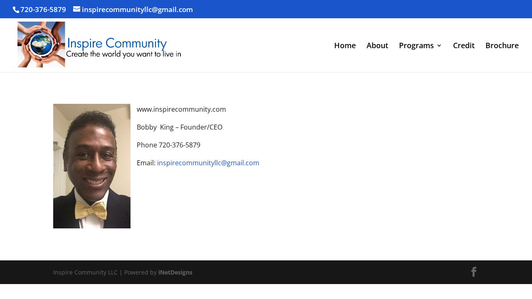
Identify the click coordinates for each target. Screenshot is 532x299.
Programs (416, 46)
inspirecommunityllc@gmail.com (208, 162)
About (377, 46)
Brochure (502, 46)
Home (345, 46)
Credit (464, 46)
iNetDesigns (175, 272)
